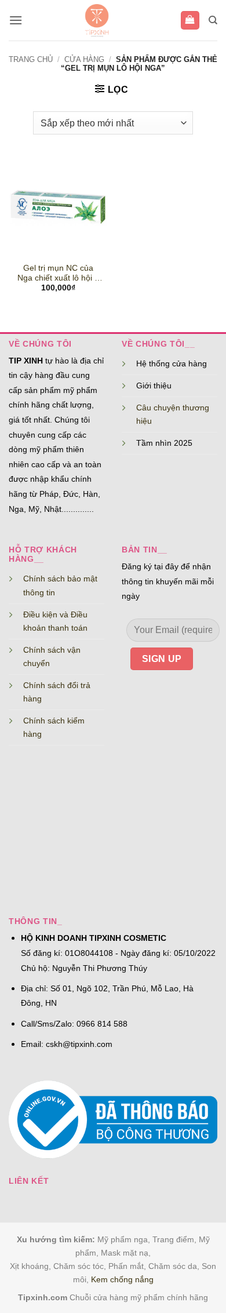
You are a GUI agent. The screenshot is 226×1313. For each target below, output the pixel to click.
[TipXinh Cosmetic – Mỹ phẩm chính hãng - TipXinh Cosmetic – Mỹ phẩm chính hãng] (96, 20)
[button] (16, 20)
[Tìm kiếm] (213, 20)
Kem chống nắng (122, 1279)
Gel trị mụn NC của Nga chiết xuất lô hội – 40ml (58, 273)
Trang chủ (31, 59)
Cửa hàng (84, 59)
